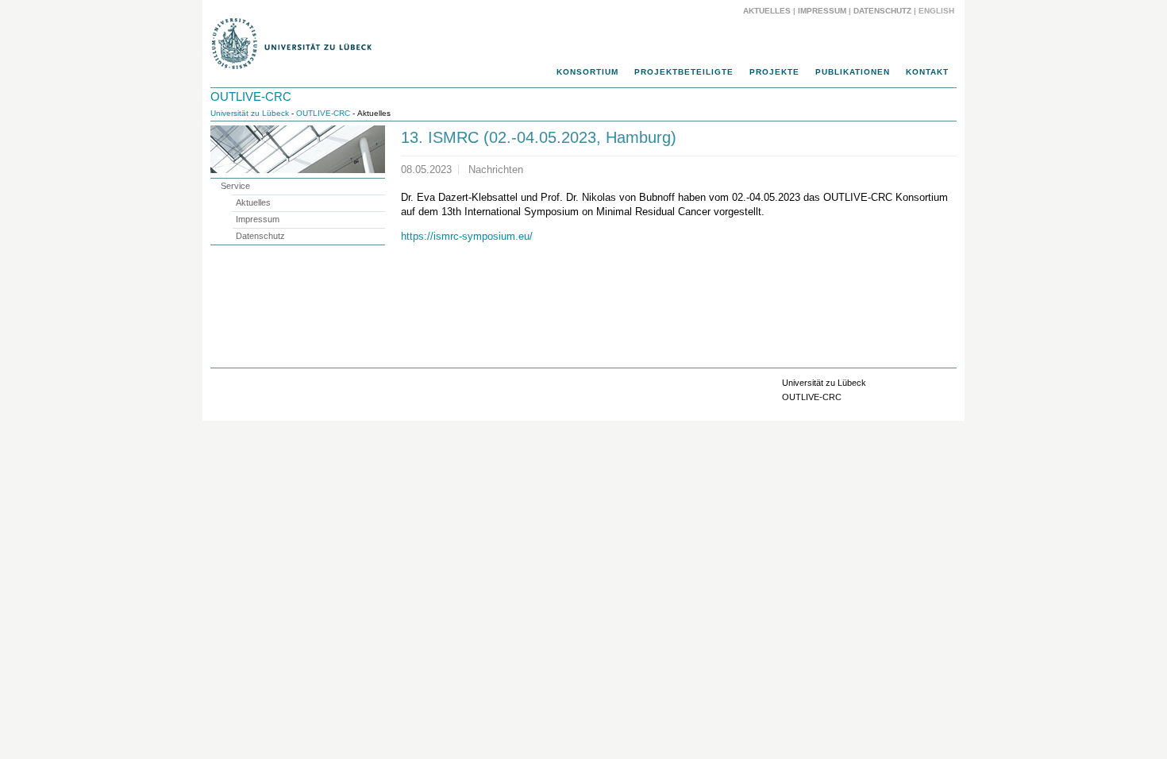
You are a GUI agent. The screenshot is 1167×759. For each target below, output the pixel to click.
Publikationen (852, 71)
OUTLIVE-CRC (250, 96)
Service (235, 186)
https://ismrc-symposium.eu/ (467, 236)
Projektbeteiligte (684, 71)
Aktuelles (767, 10)
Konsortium (587, 71)
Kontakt (927, 71)
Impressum (822, 10)
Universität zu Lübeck (249, 113)
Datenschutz (882, 10)
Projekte (774, 71)
